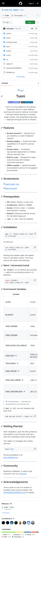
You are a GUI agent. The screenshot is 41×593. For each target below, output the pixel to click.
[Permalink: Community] (2, 465)
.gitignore (9, 64)
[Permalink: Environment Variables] (2, 289)
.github (8, 33)
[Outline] (38, 83)
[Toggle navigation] (3, 3)
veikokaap (9, 28)
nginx (8, 46)
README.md (10, 72)
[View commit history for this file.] (36, 28)
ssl (7, 59)
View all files (20, 77)
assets (8, 38)
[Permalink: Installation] (2, 227)
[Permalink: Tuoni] (2, 96)
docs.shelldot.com (10, 457)
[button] (35, 233)
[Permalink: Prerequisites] (2, 196)
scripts (8, 55)
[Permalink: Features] (2, 127)
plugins (8, 51)
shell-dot (8, 10)
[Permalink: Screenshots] (2, 178)
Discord (23, 474)
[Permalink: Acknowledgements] (2, 481)
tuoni (16, 10)
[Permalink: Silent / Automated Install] (2, 265)
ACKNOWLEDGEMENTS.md (15, 68)
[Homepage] (20, 3)
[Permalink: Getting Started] (2, 426)
